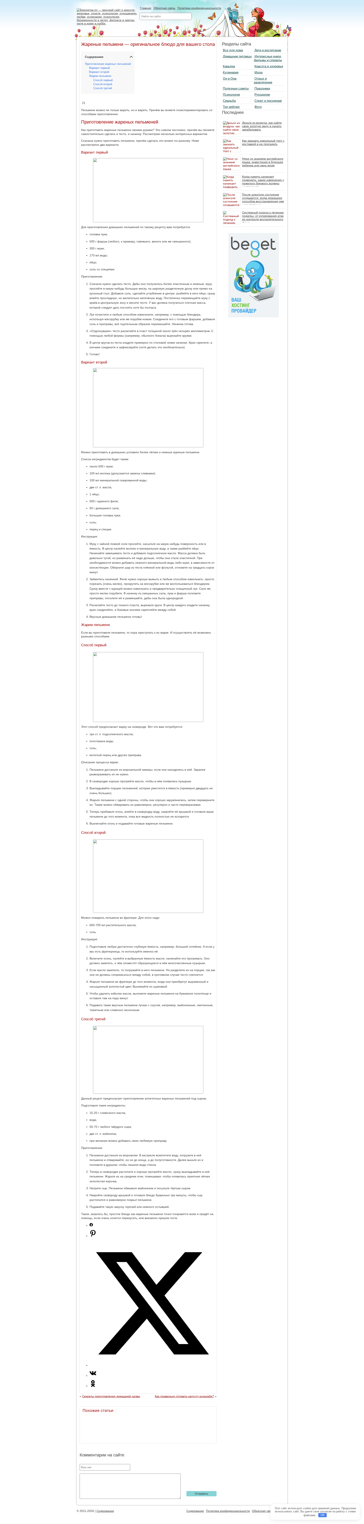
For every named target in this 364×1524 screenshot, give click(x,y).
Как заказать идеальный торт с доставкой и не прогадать (263, 142)
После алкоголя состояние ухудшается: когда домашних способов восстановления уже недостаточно (263, 199)
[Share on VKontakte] (93, 1375)
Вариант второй (99, 72)
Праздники (262, 88)
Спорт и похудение (268, 100)
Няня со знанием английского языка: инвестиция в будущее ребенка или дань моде (262, 162)
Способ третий (102, 88)
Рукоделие (262, 94)
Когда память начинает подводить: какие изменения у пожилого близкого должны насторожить (263, 181)
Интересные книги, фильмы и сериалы (268, 58)
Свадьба (229, 100)
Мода (258, 72)
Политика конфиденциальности (199, 8)
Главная (145, 8)
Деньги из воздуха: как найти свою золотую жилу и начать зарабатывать (262, 126)
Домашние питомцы (237, 56)
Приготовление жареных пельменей (108, 64)
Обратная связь (164, 8)
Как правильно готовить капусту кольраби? (184, 1396)
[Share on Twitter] (152, 1365)
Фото (258, 107)
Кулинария (230, 72)
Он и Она (229, 78)
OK (323, 1515)
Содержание (105, 1511)
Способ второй (102, 84)
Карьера (229, 66)
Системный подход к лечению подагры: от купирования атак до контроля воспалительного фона (263, 217)
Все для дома (233, 50)
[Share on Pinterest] (93, 1235)
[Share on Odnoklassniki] (93, 1386)
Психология (231, 94)
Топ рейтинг (231, 107)
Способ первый (103, 80)
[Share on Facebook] (91, 1225)
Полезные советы (236, 88)
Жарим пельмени (100, 76)
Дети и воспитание (267, 50)
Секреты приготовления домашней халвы (111, 1396)
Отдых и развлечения (263, 80)
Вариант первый (99, 68)
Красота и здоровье (268, 66)
